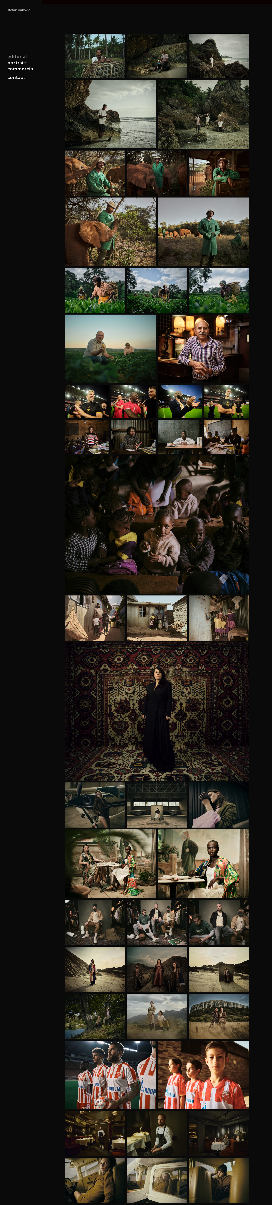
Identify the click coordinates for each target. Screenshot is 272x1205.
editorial (17, 57)
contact (16, 78)
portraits (17, 63)
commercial (20, 71)
